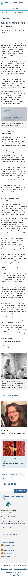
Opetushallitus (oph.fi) (17, 523)
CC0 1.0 (19, 387)
